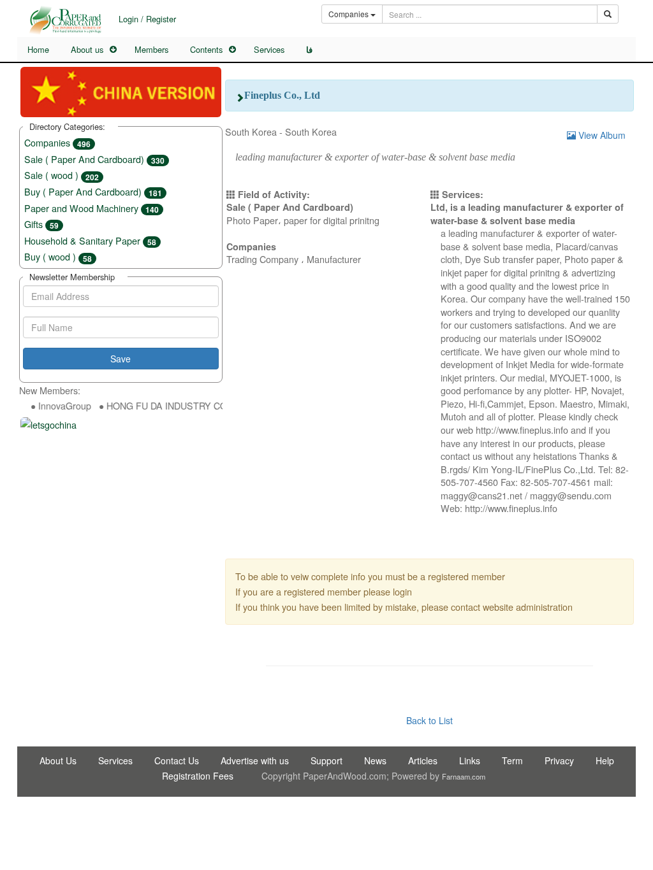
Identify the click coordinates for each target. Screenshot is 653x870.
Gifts (41, 224)
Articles (422, 760)
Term (512, 760)
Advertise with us (255, 760)
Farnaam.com (463, 776)
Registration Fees (197, 775)
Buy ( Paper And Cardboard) (93, 191)
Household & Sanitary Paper (90, 240)
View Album (601, 135)
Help (605, 760)
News (375, 760)
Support (326, 760)
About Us (58, 760)
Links (469, 760)
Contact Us (176, 760)
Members (151, 49)
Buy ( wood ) (58, 256)
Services (269, 49)
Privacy (559, 760)
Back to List (429, 720)
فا (309, 49)
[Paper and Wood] (65, 20)
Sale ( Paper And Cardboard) (94, 159)
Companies (57, 142)
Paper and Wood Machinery (91, 208)
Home (38, 49)
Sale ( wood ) (61, 175)
